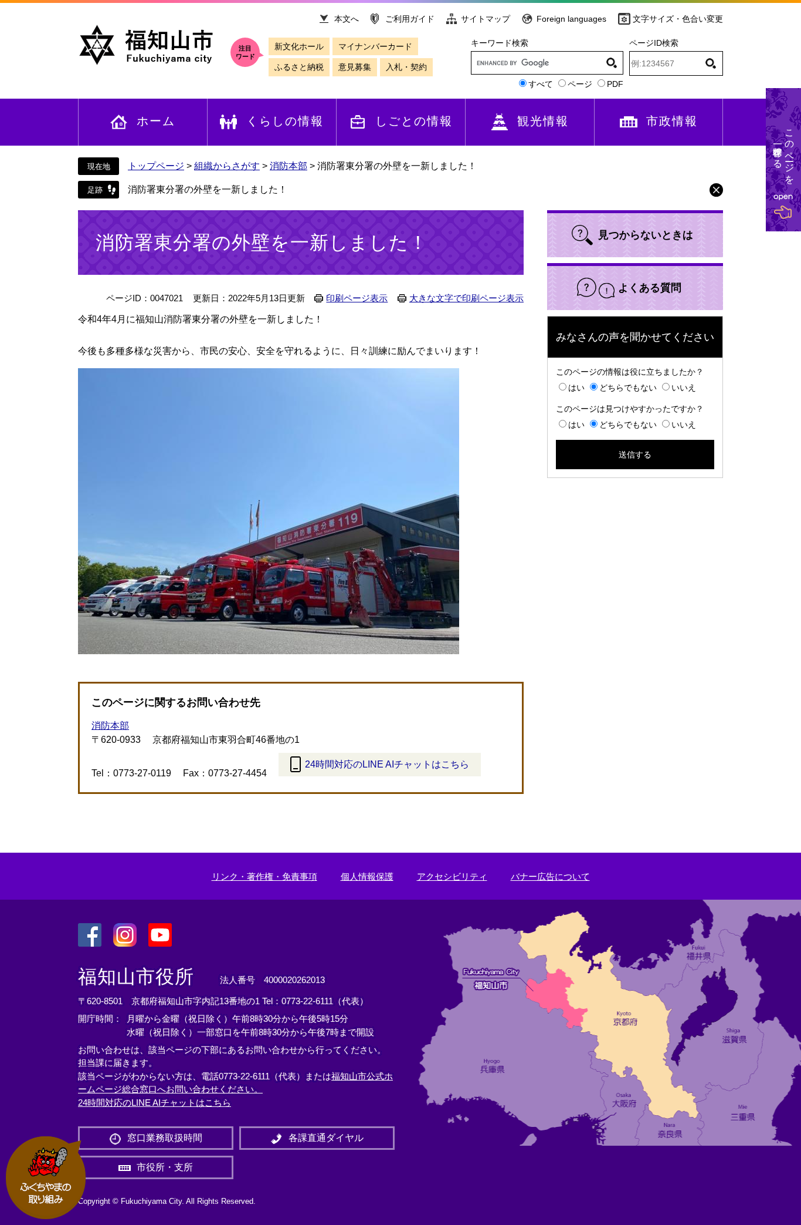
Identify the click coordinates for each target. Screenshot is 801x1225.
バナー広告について (550, 876)
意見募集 (354, 67)
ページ (580, 84)
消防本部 (288, 166)
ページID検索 (653, 43)
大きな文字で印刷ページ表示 (466, 298)
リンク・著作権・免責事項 (264, 876)
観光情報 (543, 121)
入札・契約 (406, 67)
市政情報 (672, 121)
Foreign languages (571, 18)
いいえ (683, 387)
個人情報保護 (367, 876)
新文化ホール (299, 46)
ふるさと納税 (299, 67)
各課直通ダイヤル (326, 1138)
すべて (540, 84)
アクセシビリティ (452, 876)
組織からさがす (227, 166)
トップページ (156, 166)
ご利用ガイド (410, 18)
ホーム (156, 121)
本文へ (346, 18)
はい (576, 387)
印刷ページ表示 (357, 298)
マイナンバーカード (375, 46)
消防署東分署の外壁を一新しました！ (207, 189)
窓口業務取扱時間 (164, 1138)
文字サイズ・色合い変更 (678, 18)
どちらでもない (628, 387)
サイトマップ (485, 18)
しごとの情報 (414, 121)
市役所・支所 (165, 1167)
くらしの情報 (285, 121)
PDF (615, 84)
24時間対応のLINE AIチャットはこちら (387, 764)
